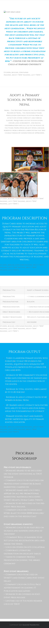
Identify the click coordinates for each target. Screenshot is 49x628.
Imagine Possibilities (31, 625)
